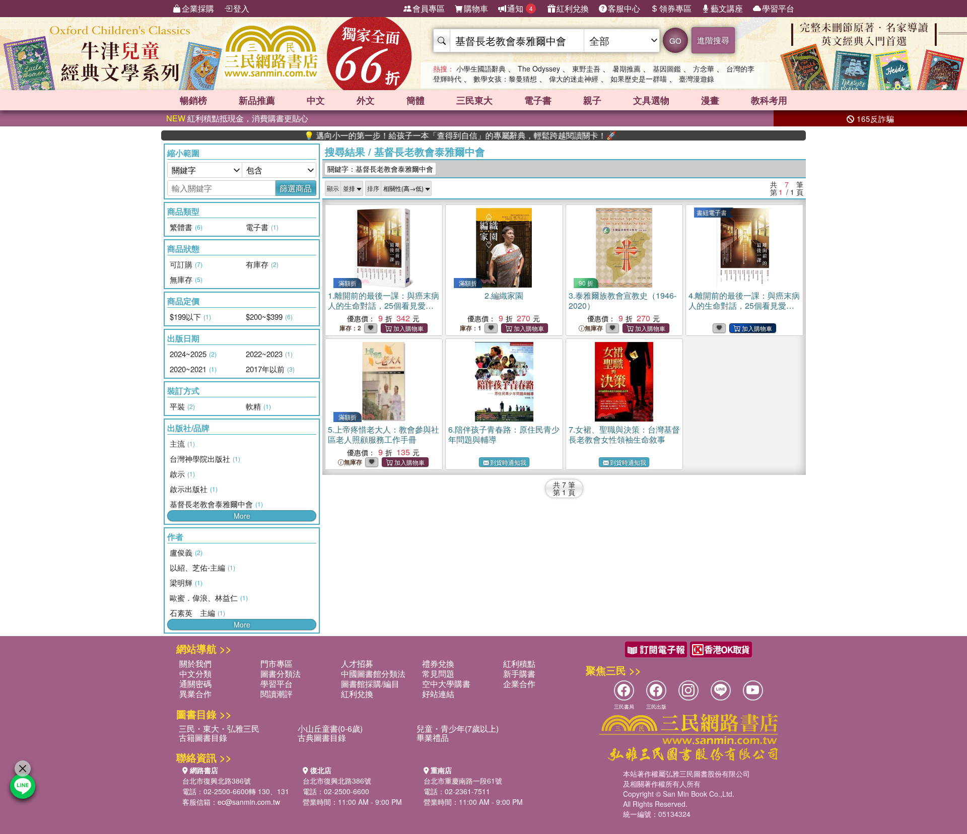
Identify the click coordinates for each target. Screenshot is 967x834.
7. (624, 434)
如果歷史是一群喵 (638, 79)
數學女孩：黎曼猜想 (505, 79)
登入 (241, 8)
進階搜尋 (713, 40)
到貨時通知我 (508, 462)
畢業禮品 (433, 737)
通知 (520, 8)
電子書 (537, 100)
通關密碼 (195, 683)
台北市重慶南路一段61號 (463, 781)
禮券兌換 (438, 663)
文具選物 (651, 100)
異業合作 (195, 694)
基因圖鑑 (667, 68)
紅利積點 (519, 663)
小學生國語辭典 (481, 68)
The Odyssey (539, 68)
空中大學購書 (446, 683)
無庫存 (594, 328)
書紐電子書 (712, 212)
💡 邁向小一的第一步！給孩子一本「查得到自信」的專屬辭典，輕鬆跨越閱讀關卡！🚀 (434, 135)
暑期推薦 (626, 68)
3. (622, 300)
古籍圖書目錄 (203, 737)
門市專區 (276, 663)
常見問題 (438, 673)
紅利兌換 (573, 8)
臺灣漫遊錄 (696, 79)
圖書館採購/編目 (370, 683)
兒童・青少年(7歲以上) (458, 728)
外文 (366, 100)
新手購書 (519, 673)
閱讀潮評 (276, 694)
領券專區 (675, 8)
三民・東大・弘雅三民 (219, 728)
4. (744, 305)
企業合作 (519, 683)
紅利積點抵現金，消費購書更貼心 (237, 118)
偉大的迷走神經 (573, 79)
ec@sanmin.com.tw (249, 802)
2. (504, 295)
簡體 (415, 100)
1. (383, 305)
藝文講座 (727, 8)
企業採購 (198, 8)
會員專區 (428, 8)
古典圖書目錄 (322, 737)
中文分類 (195, 673)
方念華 (703, 68)
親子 (592, 100)
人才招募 (357, 663)
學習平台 (778, 8)
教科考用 (769, 100)
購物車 (476, 8)
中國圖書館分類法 (373, 673)
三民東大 (474, 100)
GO (675, 40)
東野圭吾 (586, 68)
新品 (257, 100)
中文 (316, 100)
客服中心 (624, 8)
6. (504, 434)
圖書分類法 (280, 673)
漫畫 (710, 100)
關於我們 (195, 663)
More (242, 516)
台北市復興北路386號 (216, 781)
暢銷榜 (193, 100)
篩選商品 (296, 188)
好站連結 (438, 694)
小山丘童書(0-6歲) (330, 728)
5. (383, 434)
